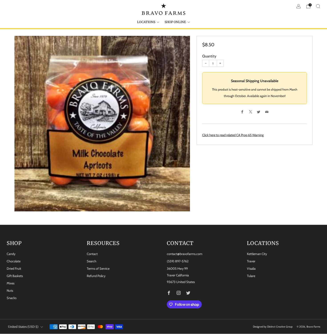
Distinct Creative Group (280, 326)
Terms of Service (98, 269)
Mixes (10, 283)
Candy (11, 254)
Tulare (251, 276)
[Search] (318, 6)
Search (91, 261)
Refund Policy (96, 276)
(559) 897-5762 (178, 261)
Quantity (209, 56)
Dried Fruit (14, 269)
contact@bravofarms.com (184, 254)
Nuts (10, 291)
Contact (92, 254)
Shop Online (175, 22)
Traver (251, 261)
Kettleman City (257, 254)
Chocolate (13, 261)
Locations (146, 22)
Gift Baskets (15, 276)
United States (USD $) (23, 327)
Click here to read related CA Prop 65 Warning (233, 135)
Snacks (11, 298)
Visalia (251, 269)
